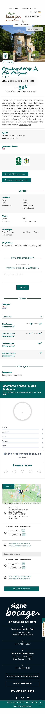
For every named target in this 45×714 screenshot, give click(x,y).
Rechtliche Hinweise (15, 702)
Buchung (17, 706)
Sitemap (34, 702)
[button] (35, 12)
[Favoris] (32, 12)
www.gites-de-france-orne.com (19, 544)
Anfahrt (8, 486)
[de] (39, 12)
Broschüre (27, 706)
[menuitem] (13, 9)
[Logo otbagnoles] (22, 613)
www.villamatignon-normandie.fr (20, 546)
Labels (27, 702)
